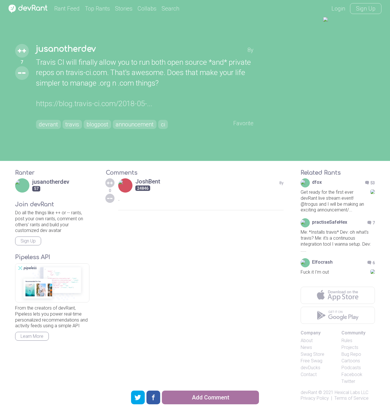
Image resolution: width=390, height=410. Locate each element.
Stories (123, 8)
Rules (346, 340)
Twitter (348, 381)
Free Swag (311, 360)
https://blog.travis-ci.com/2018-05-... (94, 103)
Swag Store (312, 354)
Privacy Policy (315, 398)
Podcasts (351, 367)
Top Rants (97, 8)
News (306, 347)
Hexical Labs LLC (351, 392)
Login (338, 8)
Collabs (147, 8)
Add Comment (210, 397)
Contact (309, 374)
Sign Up (365, 8)
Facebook (351, 374)
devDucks (310, 367)
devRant (309, 392)
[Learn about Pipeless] (52, 282)
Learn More (32, 336)
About (307, 340)
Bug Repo (351, 354)
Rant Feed (67, 8)
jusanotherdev (66, 49)
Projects (349, 347)
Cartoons (350, 360)
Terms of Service (351, 398)
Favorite (243, 123)
